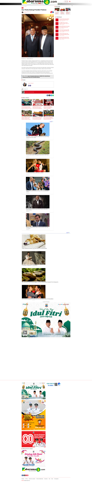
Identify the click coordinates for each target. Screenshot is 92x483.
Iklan (52, 478)
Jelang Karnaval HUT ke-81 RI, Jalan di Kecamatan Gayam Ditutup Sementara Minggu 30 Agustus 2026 (37, 107)
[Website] (30, 85)
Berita (23, 104)
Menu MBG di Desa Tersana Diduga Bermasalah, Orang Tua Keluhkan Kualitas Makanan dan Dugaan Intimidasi (64, 23)
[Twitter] (49, 95)
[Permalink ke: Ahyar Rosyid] (23, 12)
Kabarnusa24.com (27, 480)
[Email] (29, 85)
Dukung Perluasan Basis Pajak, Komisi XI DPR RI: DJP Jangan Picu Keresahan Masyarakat (37, 118)
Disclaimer (46, 478)
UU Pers (26, 478)
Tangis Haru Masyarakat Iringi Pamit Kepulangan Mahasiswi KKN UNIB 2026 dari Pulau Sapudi (64, 34)
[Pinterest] (26, 475)
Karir (49, 478)
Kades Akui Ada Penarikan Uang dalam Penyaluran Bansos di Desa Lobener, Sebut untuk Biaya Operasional (64, 38)
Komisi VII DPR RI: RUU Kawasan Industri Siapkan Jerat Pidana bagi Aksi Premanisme (68, 12)
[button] (67, 1)
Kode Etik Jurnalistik (32, 478)
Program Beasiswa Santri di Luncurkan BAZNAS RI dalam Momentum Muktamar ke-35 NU (27, 107)
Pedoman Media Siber (39, 478)
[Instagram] (27, 475)
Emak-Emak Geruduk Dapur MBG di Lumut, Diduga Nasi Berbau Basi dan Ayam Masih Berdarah (64, 30)
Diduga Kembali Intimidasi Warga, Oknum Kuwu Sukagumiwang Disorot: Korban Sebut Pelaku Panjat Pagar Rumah (64, 19)
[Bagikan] (53, 12)
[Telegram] (51, 95)
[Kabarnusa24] (40, 1)
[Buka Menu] (69, 1)
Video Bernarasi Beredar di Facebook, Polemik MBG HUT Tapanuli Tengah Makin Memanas (48, 107)
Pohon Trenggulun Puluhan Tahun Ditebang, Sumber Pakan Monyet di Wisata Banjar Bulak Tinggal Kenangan (57, 12)
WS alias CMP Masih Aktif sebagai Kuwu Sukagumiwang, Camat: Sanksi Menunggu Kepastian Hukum (64, 27)
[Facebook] (47, 95)
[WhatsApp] (53, 95)
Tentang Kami (56, 478)
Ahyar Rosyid (30, 83)
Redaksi (23, 478)
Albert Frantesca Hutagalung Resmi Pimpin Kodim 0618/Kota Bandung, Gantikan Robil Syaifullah (48, 118)
